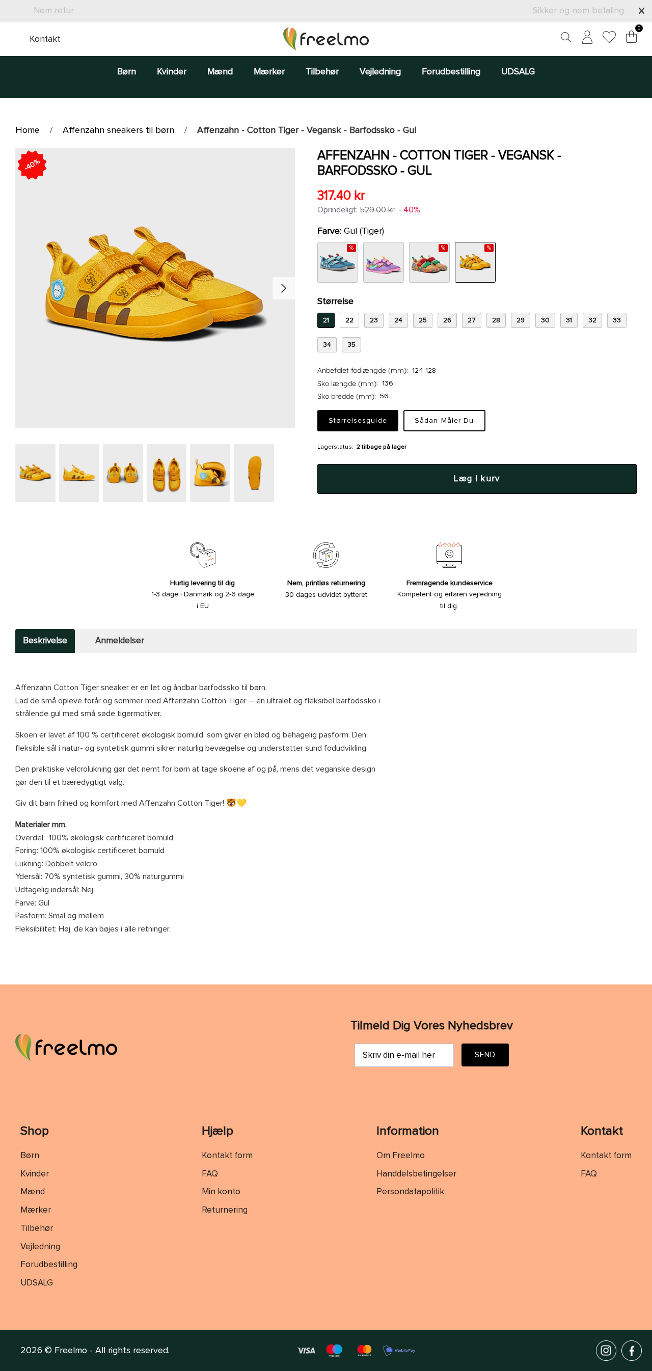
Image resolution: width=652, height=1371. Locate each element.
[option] (155, 288)
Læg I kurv (477, 479)
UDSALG (518, 71)
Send (485, 1055)
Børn (126, 71)
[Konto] (585, 39)
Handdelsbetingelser (416, 1174)
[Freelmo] (326, 39)
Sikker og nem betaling (578, 10)
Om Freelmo (400, 1155)
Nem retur (54, 10)
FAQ (210, 1174)
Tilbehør (322, 71)
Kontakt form (227, 1155)
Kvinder (171, 71)
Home (27, 130)
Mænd (220, 71)
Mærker (269, 71)
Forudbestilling (451, 71)
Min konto (221, 1192)
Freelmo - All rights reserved (111, 1350)
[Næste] (284, 288)
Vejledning (380, 71)
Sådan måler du (444, 420)
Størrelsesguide (358, 420)
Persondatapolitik (410, 1192)
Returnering (225, 1210)
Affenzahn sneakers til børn (118, 130)
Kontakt (45, 39)
